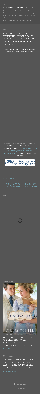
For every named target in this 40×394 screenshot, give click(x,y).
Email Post (11, 178)
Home (5, 21)
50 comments (12, 349)
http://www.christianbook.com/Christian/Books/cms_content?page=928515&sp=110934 (20, 150)
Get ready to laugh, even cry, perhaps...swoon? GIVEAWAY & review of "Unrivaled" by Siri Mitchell (19, 341)
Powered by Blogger (22, 384)
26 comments (12, 371)
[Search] (35, 3)
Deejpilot (25, 388)
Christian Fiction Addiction (18, 7)
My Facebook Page (17, 21)
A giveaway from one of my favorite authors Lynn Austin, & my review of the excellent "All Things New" (18, 363)
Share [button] (5, 178)
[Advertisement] (20, 262)
